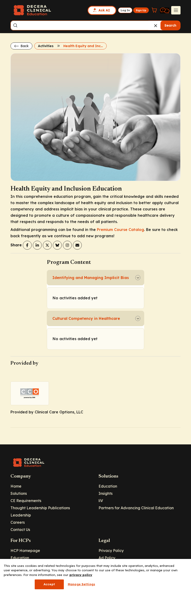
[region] (95, 576)
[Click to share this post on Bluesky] (57, 245)
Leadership (20, 515)
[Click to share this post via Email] (77, 245)
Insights (106, 493)
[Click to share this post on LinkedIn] (37, 245)
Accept (49, 584)
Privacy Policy (111, 550)
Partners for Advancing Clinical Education (136, 508)
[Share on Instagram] (67, 245)
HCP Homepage (25, 550)
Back (24, 46)
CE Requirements (25, 500)
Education (108, 486)
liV (101, 500)
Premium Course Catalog (120, 229)
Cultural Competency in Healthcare (86, 318)
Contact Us (20, 529)
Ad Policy (107, 557)
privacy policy (80, 575)
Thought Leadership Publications (40, 508)
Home (15, 486)
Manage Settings (81, 584)
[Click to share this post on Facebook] (27, 245)
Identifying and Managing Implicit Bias (90, 277)
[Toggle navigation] (176, 10)
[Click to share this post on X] (47, 245)
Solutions (18, 493)
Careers (17, 522)
